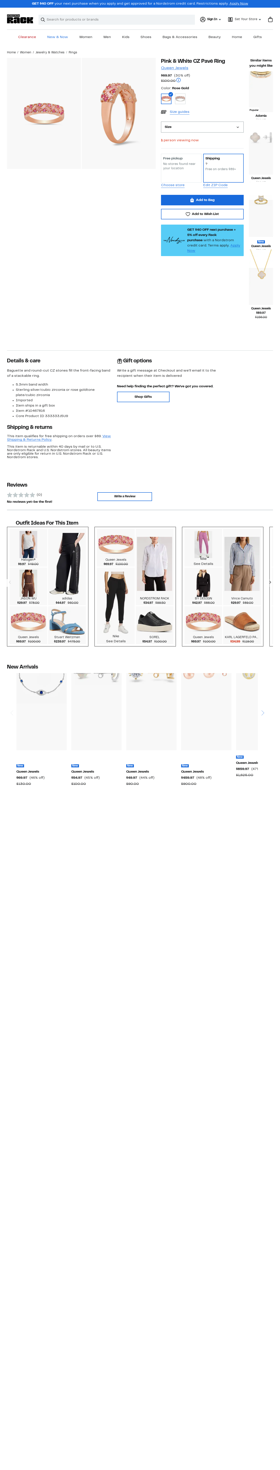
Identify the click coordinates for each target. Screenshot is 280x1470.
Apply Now (238, 3)
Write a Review (124, 496)
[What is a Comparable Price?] (178, 80)
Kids (126, 37)
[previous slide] (11, 696)
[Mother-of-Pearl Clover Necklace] (261, 286)
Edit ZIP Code (215, 185)
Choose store (173, 185)
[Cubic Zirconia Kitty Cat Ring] (261, 218)
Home (237, 37)
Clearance (27, 37)
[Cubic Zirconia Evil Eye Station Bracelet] (41, 711)
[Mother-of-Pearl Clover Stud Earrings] (261, 156)
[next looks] (270, 583)
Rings (73, 52)
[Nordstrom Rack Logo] (20, 18)
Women (85, 37)
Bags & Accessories (180, 37)
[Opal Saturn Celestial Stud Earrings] (96, 711)
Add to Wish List (205, 214)
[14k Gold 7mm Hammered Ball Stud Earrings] (206, 711)
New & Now (57, 37)
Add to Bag (205, 200)
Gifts (257, 37)
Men (107, 37)
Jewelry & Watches (50, 52)
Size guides (179, 111)
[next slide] (262, 696)
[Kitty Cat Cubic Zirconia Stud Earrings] (151, 711)
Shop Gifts (143, 396)
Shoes (145, 37)
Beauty (214, 37)
